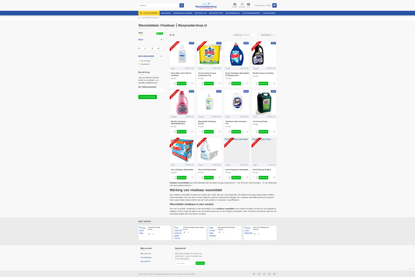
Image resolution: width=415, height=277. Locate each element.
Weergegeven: (266, 35)
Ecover (201, 117)
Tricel (201, 68)
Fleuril (201, 165)
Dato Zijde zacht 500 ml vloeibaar (181, 74)
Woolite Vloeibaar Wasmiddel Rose (178, 122)
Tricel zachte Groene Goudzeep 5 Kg (207, 74)
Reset (160, 33)
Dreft (227, 165)
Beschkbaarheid (146, 56)
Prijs (140, 40)
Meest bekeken (144, 221)
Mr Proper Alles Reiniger (226, 227)
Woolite (256, 68)
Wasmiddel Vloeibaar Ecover (207, 122)
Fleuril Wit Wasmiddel (207, 170)
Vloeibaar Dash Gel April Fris (235, 122)
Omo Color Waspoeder (261, 227)
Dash (227, 117)
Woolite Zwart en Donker (263, 73)
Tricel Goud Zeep (260, 121)
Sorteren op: (238, 35)
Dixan (228, 68)
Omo (173, 165)
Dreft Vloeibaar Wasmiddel (236, 170)
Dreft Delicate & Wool (262, 170)
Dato (173, 68)
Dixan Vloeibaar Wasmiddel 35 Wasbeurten (237, 74)
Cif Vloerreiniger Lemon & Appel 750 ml (194, 227)
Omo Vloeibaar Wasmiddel (182, 170)
